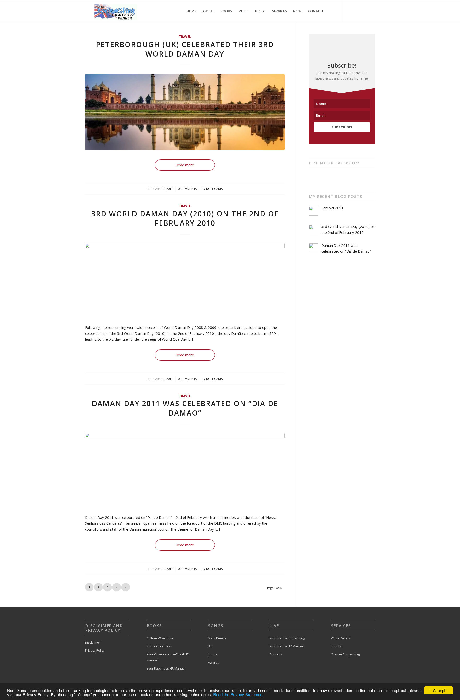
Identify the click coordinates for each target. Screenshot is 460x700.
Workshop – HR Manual (287, 646)
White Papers (341, 638)
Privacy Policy (95, 650)
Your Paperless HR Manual (166, 668)
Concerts (276, 654)
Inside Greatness (159, 646)
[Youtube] (364, 10)
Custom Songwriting (345, 654)
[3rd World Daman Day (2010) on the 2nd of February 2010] (185, 281)
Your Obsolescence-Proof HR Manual (168, 657)
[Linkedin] (371, 10)
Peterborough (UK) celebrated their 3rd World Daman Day (185, 49)
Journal (213, 654)
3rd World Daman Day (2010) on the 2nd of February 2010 (185, 218)
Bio (210, 646)
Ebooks (336, 646)
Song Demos (217, 638)
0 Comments (187, 189)
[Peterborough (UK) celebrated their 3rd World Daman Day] (185, 112)
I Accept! (439, 690)
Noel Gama (214, 189)
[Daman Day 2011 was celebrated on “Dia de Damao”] (185, 471)
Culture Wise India (160, 638)
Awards (213, 662)
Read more (185, 164)
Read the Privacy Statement (238, 694)
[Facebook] (357, 10)
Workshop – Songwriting (287, 638)
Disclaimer (92, 642)
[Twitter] (349, 10)
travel (185, 37)
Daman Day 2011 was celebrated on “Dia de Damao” (185, 408)
